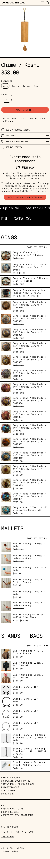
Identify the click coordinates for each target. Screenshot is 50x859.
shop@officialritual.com (31, 191)
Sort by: (36, 247)
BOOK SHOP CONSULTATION (23, 197)
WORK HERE (7, 793)
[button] (47, 3)
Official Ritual (18, 848)
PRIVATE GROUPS (11, 777)
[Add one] (11, 100)
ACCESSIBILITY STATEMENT (17, 815)
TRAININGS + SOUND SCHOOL (17, 784)
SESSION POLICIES (12, 808)
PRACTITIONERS (10, 787)
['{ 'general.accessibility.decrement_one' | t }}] (2, 100)
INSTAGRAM (7, 836)
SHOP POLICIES (10, 811)
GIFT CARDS (8, 790)
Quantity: (7, 94)
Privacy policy (10, 851)
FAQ (3, 805)
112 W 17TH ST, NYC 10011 (17, 831)
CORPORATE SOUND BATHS (15, 780)
